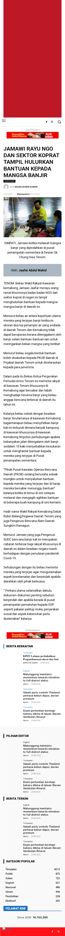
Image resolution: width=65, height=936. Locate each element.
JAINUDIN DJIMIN (30, 662)
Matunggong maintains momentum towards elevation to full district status (41, 677)
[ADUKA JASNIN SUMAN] (6, 186)
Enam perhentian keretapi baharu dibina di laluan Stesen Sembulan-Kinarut (42, 714)
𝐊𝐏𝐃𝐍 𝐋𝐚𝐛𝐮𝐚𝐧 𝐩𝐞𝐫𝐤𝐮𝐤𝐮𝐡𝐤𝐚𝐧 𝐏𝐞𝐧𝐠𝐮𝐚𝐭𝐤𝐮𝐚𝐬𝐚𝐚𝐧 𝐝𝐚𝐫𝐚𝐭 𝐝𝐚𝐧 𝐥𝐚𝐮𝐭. (41, 658)
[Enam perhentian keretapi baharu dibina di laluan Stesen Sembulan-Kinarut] (12, 712)
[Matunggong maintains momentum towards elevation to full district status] (12, 676)
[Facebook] (46, 122)
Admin (26, 684)
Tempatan (9, 181)
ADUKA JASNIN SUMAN (26, 186)
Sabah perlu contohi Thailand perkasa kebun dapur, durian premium (41, 695)
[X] (52, 122)
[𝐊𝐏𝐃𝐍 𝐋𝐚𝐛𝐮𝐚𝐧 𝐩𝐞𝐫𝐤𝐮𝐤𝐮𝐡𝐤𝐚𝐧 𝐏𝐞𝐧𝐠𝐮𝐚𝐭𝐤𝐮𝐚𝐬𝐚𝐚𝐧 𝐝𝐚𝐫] (12, 658)
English (26, 671)
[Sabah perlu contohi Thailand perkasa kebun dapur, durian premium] (12, 694)
